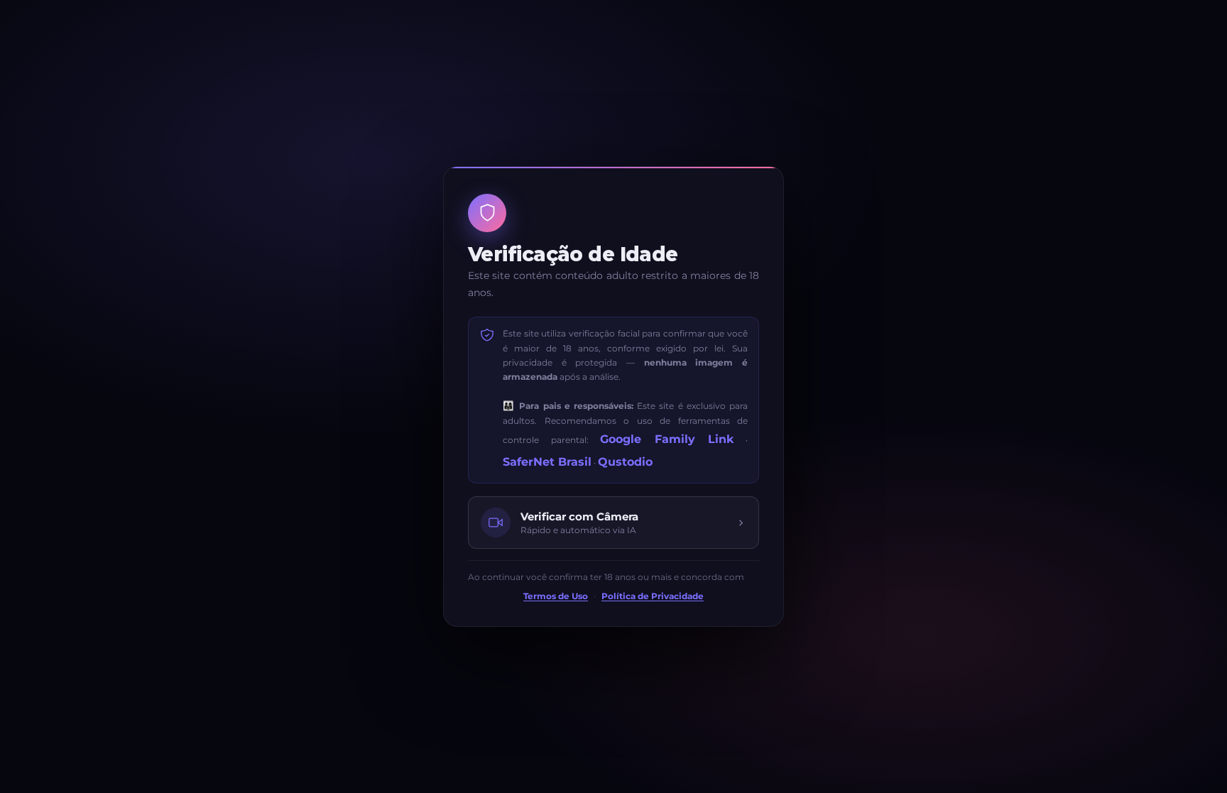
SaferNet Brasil (547, 462)
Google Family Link (667, 439)
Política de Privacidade (652, 596)
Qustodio (625, 462)
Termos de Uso (555, 596)
